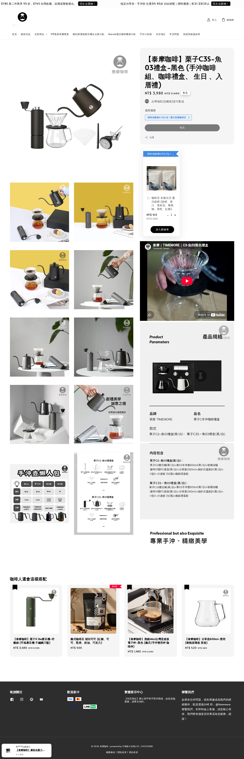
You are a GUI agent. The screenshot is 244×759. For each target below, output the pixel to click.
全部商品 (39, 34)
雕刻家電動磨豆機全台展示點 (88, 34)
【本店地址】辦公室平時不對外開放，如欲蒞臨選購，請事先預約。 (149, 700)
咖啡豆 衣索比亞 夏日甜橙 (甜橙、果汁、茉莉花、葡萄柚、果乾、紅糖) (163, 203)
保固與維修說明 (191, 34)
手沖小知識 (146, 34)
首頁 (14, 34)
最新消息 (25, 34)
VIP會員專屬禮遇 (60, 34)
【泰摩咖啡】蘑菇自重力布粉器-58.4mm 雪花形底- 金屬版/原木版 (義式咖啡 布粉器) (30, 750)
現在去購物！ (74, 3)
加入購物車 (162, 229)
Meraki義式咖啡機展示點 (122, 34)
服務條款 (110, 752)
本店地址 (160, 34)
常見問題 (174, 34)
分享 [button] (152, 137)
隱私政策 (122, 752)
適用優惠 (150, 110)
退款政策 (133, 752)
